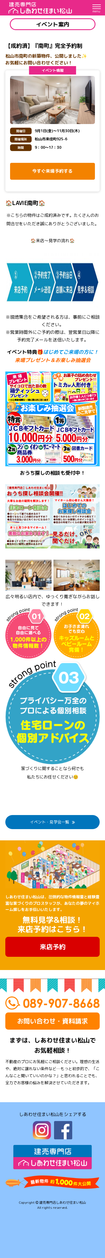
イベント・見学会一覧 (49, 822)
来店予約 (53, 946)
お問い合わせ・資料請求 (52, 1020)
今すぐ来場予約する (52, 171)
